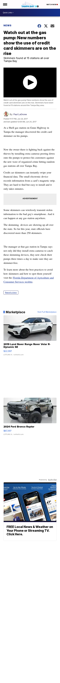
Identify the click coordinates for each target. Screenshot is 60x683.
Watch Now (51, 4)
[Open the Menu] (5, 4)
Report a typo (11, 292)
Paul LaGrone (20, 114)
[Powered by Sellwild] (52, 480)
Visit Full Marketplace (47, 312)
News (7, 25)
